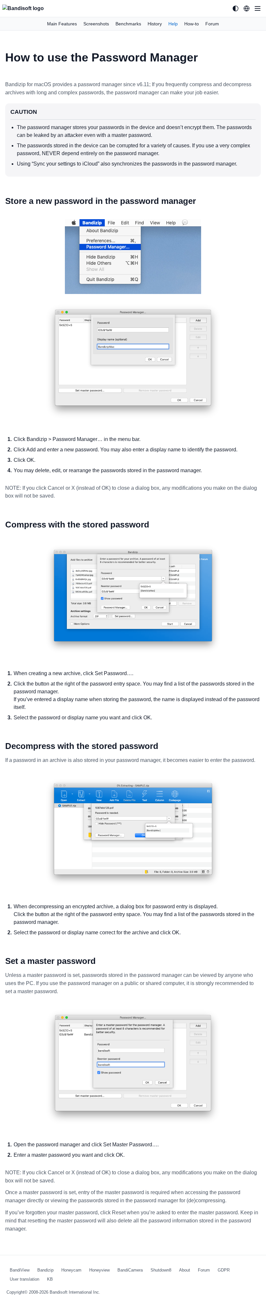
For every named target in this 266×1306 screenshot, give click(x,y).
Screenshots (96, 23)
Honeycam (71, 1270)
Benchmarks (128, 23)
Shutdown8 (161, 1270)
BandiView (20, 1270)
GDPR (224, 1270)
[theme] (235, 8)
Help (173, 23)
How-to (191, 23)
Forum (212, 23)
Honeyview (99, 1270)
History (155, 23)
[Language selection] (246, 8)
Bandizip (45, 1270)
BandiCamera (130, 1270)
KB (50, 1279)
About (184, 1270)
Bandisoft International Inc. (75, 1292)
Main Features (62, 23)
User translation (24, 1279)
